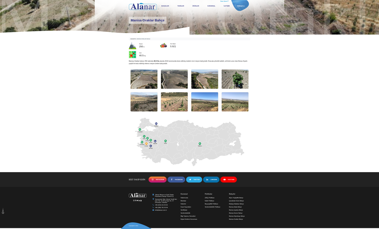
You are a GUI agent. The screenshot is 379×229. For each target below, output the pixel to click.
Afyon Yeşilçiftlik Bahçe (236, 197)
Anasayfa (133, 38)
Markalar (183, 201)
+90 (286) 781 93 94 (161, 207)
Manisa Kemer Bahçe (235, 213)
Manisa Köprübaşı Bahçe (237, 216)
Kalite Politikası (209, 201)
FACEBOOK (179, 179)
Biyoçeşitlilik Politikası (211, 204)
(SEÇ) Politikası (209, 197)
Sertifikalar (184, 210)
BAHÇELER (165, 6)
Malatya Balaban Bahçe (236, 204)
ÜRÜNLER (195, 6)
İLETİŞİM (227, 6)
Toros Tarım (223, 1)
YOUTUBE (231, 179)
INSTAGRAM (160, 179)
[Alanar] (143, 6)
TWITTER (196, 179)
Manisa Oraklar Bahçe (236, 219)
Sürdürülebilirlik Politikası (212, 207)
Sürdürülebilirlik (185, 213)
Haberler (183, 204)
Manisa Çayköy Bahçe (236, 210)
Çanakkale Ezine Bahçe (236, 201)
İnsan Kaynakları (186, 207)
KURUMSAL (211, 6)
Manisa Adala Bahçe (235, 207)
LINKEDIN (213, 179)
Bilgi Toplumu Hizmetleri (188, 216)
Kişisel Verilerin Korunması (189, 219)
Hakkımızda (184, 197)
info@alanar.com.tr (161, 210)
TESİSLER (180, 6)
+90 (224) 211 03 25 (161, 205)
